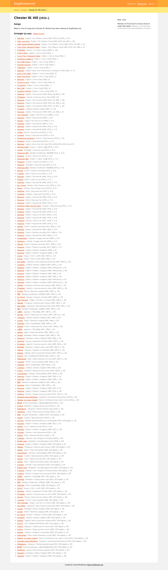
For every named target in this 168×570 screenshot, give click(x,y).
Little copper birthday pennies (28, 44)
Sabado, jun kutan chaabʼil (27, 400)
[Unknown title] (23, 147)
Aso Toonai (21, 185)
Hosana (20, 121)
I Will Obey (21, 68)
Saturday (20, 38)
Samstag (20, 156)
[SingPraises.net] (24, 4)
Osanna (20, 179)
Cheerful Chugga (24, 65)
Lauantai (20, 135)
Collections (131, 4)
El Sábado (21, 50)
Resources (142, 4)
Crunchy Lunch (23, 82)
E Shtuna (20, 438)
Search (151, 4)
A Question (21, 85)
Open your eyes (23, 41)
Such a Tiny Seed (24, 74)
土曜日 (19, 312)
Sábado (20, 285)
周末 (19, 415)
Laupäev (20, 432)
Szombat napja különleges (27, 397)
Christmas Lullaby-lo (25, 59)
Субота (20, 371)
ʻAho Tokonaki (22, 115)
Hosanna (20, 94)
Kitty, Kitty (21, 88)
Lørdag (20, 132)
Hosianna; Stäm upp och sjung (29, 206)
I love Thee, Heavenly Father (28, 47)
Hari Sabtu (21, 262)
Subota (20, 418)
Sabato (20, 332)
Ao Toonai (21, 297)
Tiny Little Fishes (23, 62)
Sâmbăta (20, 347)
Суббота (20, 394)
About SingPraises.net (95, 565)
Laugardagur (22, 238)
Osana (19, 188)
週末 (19, 294)
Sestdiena (21, 412)
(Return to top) (38, 34)
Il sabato (20, 174)
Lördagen (21, 109)
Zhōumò (20, 421)
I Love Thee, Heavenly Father (28, 56)
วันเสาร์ (20, 356)
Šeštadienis (21, 409)
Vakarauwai (21, 359)
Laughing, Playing (24, 91)
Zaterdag (20, 191)
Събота (20, 406)
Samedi (20, 171)
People (23, 10)
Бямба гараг (22, 441)
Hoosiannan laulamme (26, 138)
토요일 (19, 256)
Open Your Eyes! (23, 76)
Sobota (20, 426)
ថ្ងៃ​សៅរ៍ (19, 403)
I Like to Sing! (22, 53)
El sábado (21, 288)
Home (16, 10)
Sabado (20, 350)
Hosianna (21, 141)
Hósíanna (21, 241)
